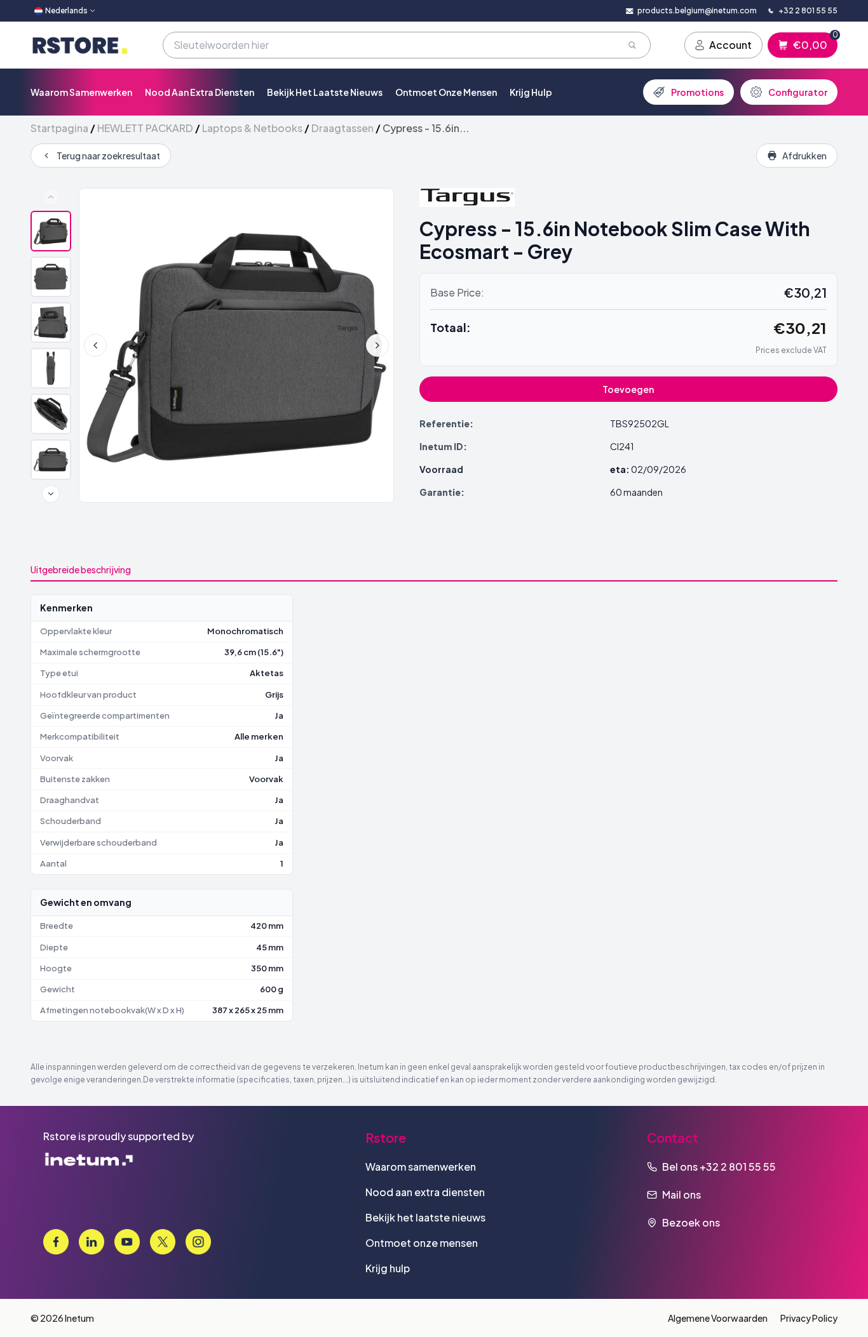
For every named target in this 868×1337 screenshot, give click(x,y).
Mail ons (681, 1194)
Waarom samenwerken (81, 92)
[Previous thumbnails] (51, 197)
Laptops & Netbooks (252, 128)
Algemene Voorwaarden (718, 1318)
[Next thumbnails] (51, 494)
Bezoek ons (691, 1222)
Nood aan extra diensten (199, 92)
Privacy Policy (808, 1318)
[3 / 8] (51, 322)
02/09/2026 (658, 469)
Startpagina (59, 128)
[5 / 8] (51, 414)
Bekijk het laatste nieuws (325, 92)
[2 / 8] (51, 276)
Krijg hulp (531, 92)
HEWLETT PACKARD (145, 128)
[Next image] (377, 345)
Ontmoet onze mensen (446, 92)
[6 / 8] (51, 459)
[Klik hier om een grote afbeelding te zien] (236, 345)
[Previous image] (95, 345)
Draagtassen (342, 128)
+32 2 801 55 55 (738, 1166)
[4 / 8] (51, 368)
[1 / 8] (51, 231)
